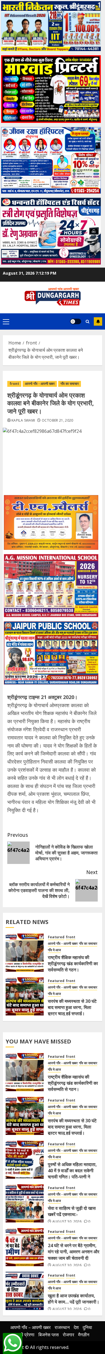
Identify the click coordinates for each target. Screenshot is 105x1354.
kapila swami (23, 420)
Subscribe (98, 321)
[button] (6, 321)
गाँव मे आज (54, 950)
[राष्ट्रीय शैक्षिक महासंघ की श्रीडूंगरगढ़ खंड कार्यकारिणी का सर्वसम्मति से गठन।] (25, 953)
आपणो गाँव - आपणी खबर (40, 383)
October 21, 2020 (57, 420)
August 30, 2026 (66, 1221)
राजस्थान (62, 1327)
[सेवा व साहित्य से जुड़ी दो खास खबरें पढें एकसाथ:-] (25, 1203)
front (14, 383)
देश (76, 1327)
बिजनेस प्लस (48, 1335)
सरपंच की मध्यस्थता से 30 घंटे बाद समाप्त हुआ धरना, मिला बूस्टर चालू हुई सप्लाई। (72, 1007)
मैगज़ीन (83, 1335)
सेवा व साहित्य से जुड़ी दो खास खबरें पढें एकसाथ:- (72, 1211)
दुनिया (87, 1327)
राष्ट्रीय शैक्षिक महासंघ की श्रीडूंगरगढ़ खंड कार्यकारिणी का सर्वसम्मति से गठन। (73, 963)
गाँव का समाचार (69, 383)
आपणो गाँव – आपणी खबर (30, 1327)
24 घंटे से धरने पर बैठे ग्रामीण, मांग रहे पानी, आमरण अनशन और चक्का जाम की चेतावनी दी (73, 1251)
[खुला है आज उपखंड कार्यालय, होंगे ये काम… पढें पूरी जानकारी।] (25, 1291)
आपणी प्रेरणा (23, 1335)
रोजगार (68, 1335)
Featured (56, 937)
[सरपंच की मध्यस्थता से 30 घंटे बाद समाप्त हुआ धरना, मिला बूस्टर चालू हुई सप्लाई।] (25, 996)
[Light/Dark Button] (75, 321)
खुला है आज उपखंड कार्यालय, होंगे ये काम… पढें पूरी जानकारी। (73, 1299)
